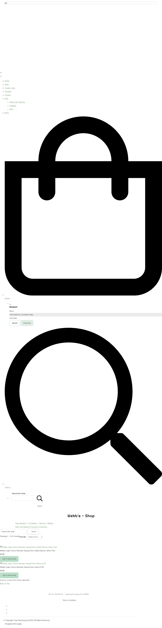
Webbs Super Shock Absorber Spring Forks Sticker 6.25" (22, 567)
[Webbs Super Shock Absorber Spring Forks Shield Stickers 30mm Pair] (28, 547)
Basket (15, 323)
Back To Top (4, 583)
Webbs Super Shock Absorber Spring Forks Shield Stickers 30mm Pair (27, 551)
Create (19, 624)
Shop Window (20, 523)
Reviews (8, 92)
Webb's (50, 523)
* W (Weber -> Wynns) (37, 523)
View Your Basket (22, 527)
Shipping (12, 106)
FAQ (6, 99)
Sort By (23, 537)
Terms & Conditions (69, 600)
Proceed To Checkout (38, 527)
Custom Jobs (10, 88)
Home (7, 81)
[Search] (40, 498)
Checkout (27, 323)
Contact (8, 95)
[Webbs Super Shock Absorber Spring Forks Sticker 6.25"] (23, 564)
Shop (7, 84)
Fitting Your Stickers (17, 102)
